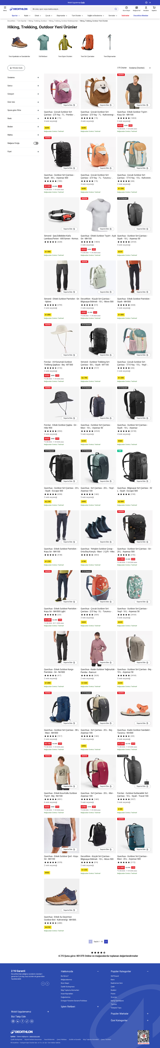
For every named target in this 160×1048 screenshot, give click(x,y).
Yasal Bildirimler (49, 1039)
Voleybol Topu (116, 1008)
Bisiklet (113, 990)
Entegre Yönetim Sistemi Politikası (74, 1001)
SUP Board (115, 976)
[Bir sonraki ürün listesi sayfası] (106, 941)
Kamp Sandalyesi (117, 1001)
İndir (83, 3)
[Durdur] (146, 2)
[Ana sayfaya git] (18, 9)
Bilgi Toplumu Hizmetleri (70, 990)
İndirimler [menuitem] (125, 16)
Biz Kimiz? (65, 976)
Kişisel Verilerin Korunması (33, 1039)
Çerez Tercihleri (106, 1039)
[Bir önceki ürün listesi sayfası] (90, 941)
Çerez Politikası (62, 1039)
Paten (113, 994)
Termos (114, 1004)
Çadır (113, 987)
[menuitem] (15, 16)
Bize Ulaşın (65, 983)
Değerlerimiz (65, 997)
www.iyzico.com (35, 1036)
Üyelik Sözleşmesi (67, 987)
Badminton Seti (117, 983)
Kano (113, 980)
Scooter (114, 997)
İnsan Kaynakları (67, 994)
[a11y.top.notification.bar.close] (150, 2)
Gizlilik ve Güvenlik (75, 1039)
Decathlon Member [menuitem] (141, 16)
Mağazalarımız (66, 980)
